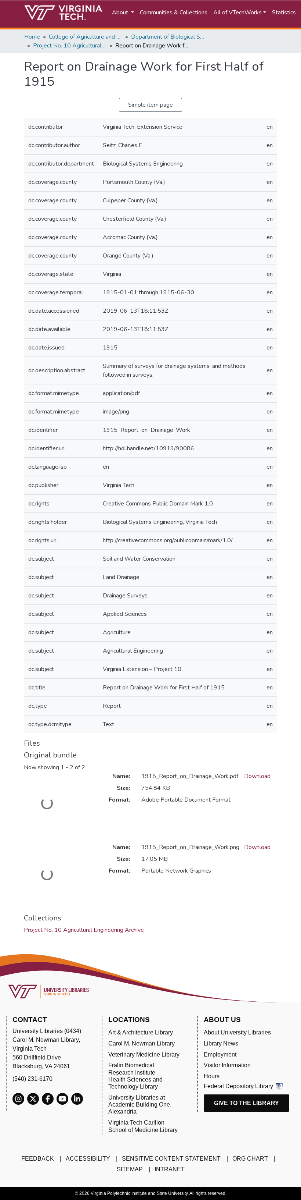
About (121, 12)
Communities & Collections (173, 12)
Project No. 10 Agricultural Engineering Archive (69, 46)
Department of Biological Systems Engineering (167, 37)
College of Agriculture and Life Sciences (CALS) (85, 37)
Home (32, 37)
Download (257, 776)
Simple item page (150, 105)
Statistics (284, 12)
